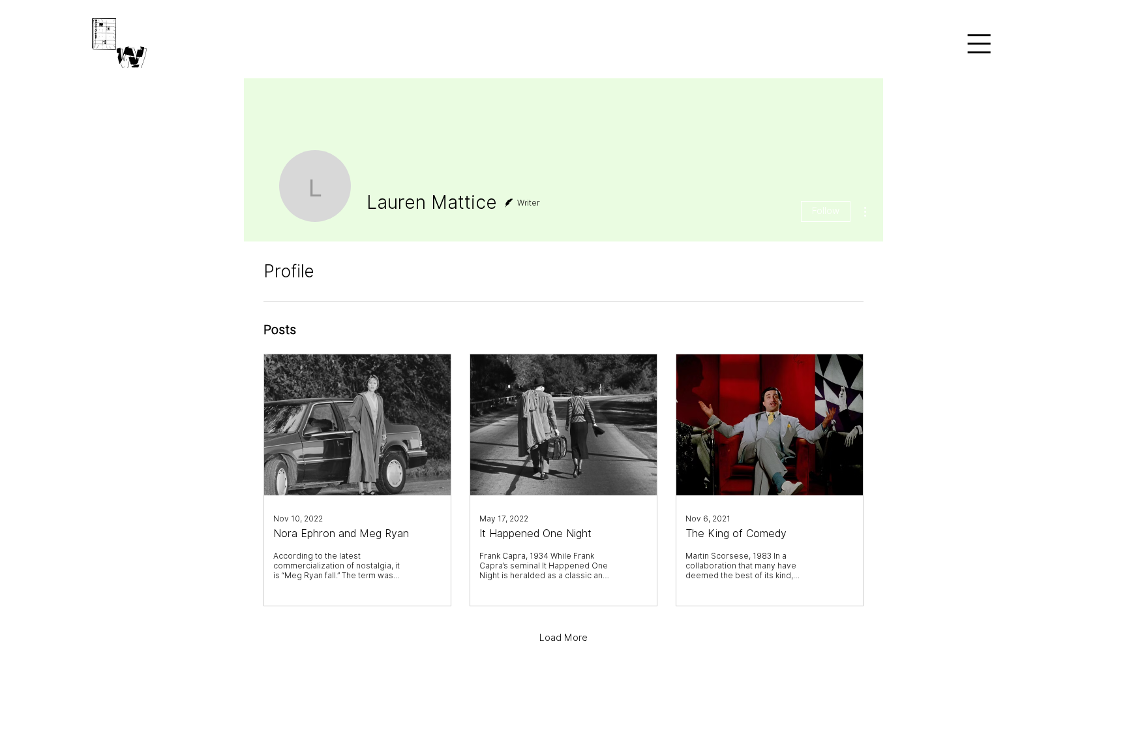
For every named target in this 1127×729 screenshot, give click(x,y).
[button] (978, 43)
